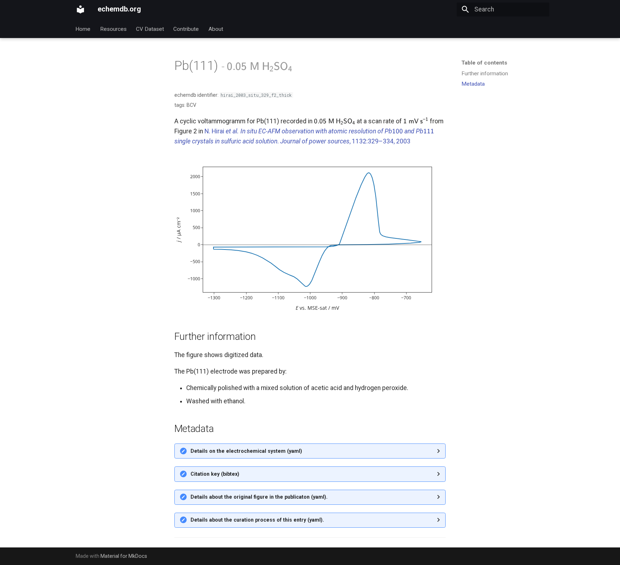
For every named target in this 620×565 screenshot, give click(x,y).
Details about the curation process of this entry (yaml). (257, 520)
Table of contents (484, 63)
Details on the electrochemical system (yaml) (246, 451)
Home (83, 28)
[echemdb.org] (80, 9)
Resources (113, 28)
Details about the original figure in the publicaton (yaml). (259, 497)
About (215, 28)
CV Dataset (150, 28)
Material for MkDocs (123, 556)
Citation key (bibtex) (215, 474)
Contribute (186, 28)
